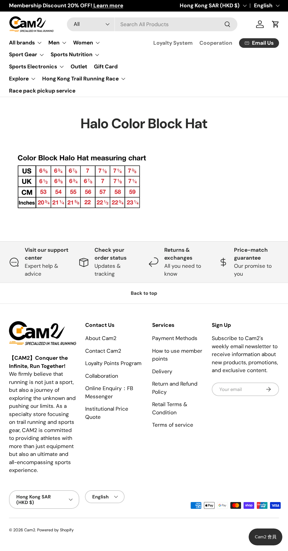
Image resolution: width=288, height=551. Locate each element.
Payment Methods (174, 338)
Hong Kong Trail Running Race (80, 78)
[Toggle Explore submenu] (33, 78)
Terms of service (172, 424)
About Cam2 (100, 338)
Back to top (144, 293)
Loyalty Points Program (113, 363)
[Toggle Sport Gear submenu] (41, 54)
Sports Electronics (33, 66)
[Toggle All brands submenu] (39, 42)
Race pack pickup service (42, 90)
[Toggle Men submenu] (64, 42)
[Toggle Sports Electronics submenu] (61, 66)
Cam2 (29, 529)
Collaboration (101, 375)
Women (83, 42)
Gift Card (106, 66)
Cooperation (215, 42)
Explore (19, 78)
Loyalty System (173, 42)
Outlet (79, 66)
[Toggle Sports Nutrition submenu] (97, 54)
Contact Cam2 (103, 350)
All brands (22, 42)
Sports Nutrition (72, 54)
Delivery (162, 371)
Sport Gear (23, 54)
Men (54, 42)
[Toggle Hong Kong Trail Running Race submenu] (123, 78)
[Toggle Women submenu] (97, 42)
